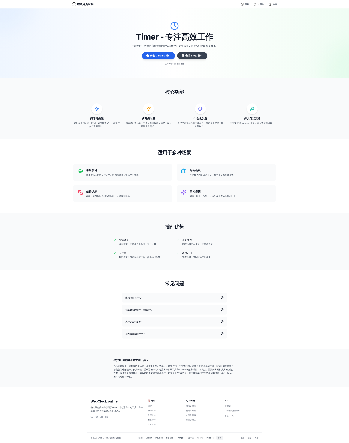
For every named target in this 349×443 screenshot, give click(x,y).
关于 (256, 438)
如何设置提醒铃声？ (135, 333)
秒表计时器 (191, 406)
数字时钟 (152, 415)
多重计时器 (191, 420)
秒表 (275, 4)
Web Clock (103, 438)
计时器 (261, 4)
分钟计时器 (191, 410)
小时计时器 (191, 415)
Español (169, 438)
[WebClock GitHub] (92, 417)
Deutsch (159, 438)
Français (180, 438)
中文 (220, 438)
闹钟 (150, 406)
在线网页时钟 (85, 4)
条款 (242, 438)
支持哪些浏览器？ (134, 321)
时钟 (247, 4)
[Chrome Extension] (106, 417)
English (149, 438)
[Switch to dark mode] (232, 416)
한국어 (200, 438)
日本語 (191, 438)
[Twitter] (96, 417)
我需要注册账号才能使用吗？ (139, 309)
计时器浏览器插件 (232, 410)
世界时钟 (152, 424)
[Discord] (101, 417)
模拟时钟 (152, 410)
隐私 (249, 438)
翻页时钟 (152, 420)
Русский (210, 438)
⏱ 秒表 (228, 406)
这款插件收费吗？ (134, 297)
